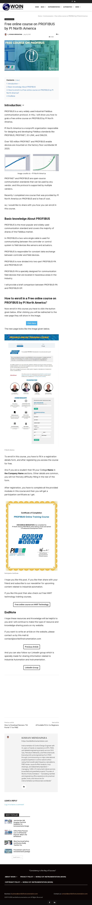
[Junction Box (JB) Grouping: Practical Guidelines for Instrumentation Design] (8, 822)
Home (40, 16)
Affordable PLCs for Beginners (47, 725)
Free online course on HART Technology (32, 604)
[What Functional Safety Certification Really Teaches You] (8, 842)
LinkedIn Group (31, 667)
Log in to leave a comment (14, 804)
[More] (51, 680)
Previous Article (31, 647)
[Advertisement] (31, 701)
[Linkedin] (74, 1)
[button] (85, 6)
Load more (16, 857)
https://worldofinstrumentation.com (35, 741)
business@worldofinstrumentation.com (24, 894)
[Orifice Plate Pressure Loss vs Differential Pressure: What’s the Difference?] (8, 832)
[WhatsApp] (35, 680)
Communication (48, 16)
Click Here (31, 323)
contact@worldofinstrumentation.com (75, 894)
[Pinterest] (30, 680)
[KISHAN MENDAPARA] (5, 34)
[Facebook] (72, 1)
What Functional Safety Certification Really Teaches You (21, 843)
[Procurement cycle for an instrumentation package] (8, 851)
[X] (25, 680)
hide (17, 80)
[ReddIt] (46, 680)
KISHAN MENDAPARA (15, 34)
